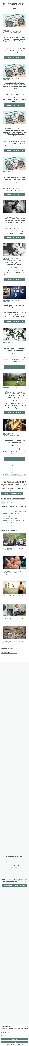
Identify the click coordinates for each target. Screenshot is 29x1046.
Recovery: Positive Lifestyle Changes (14, 35)
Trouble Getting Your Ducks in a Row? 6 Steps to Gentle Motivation (14, 642)
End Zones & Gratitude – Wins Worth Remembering (14, 549)
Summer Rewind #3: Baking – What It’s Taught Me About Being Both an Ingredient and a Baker (14, 85)
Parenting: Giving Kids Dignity (14, 173)
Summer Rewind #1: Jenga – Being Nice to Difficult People (14, 178)
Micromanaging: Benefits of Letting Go (11, 516)
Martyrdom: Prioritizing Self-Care (14, 31)
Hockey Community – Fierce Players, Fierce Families (14, 349)
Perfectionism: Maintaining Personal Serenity (13, 520)
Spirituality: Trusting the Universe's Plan (14, 218)
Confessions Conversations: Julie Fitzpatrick (14, 441)
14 (18, 465)
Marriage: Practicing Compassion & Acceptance (14, 511)
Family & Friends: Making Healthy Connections (13, 509)
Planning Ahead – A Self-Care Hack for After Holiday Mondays (14, 619)
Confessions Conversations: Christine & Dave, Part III (14, 221)
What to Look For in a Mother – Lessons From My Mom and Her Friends (13, 572)
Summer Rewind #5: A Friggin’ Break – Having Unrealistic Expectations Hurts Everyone (14, 39)
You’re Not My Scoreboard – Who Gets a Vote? (14, 397)
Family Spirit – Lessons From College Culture (14, 306)
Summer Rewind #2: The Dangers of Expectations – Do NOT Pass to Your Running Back (14, 133)
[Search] (3, 502)
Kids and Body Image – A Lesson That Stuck (14, 264)
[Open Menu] (14, 8)
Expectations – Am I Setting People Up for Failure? (14, 596)
